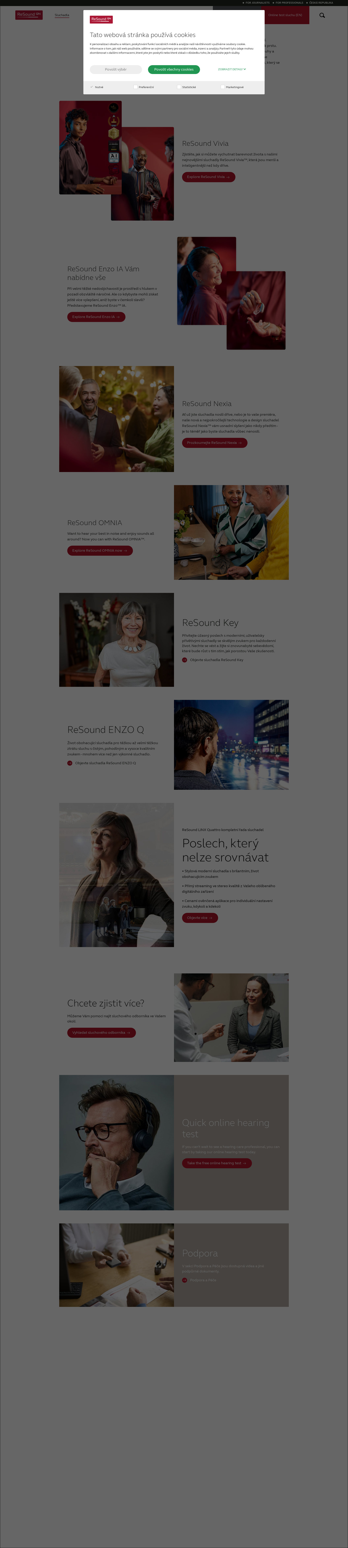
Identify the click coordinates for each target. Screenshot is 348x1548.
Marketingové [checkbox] (234, 87)
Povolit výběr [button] (116, 69)
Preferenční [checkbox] (146, 87)
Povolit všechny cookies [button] (174, 69)
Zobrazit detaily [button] (230, 69)
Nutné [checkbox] (98, 87)
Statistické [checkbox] (189, 87)
